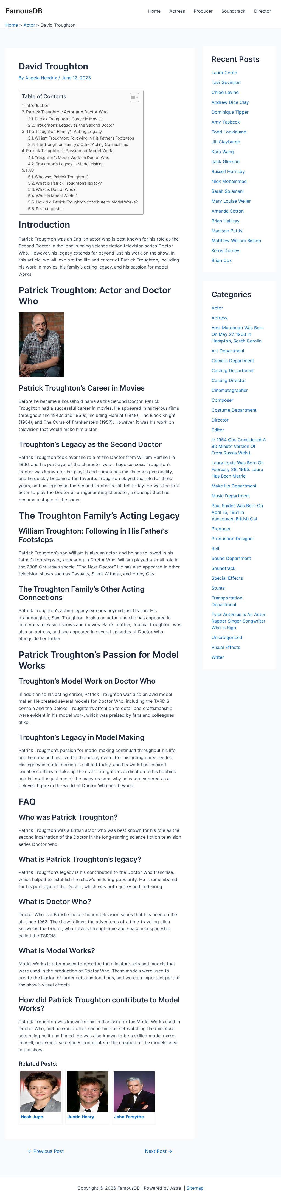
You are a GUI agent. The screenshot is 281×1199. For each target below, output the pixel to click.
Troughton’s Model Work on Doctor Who (72, 157)
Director (262, 11)
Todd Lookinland (229, 132)
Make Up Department (234, 486)
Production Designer (233, 538)
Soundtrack (233, 11)
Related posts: (49, 208)
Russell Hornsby (228, 171)
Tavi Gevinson (226, 82)
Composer (222, 400)
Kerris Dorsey (225, 250)
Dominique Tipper (230, 112)
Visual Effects (226, 647)
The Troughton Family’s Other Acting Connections (82, 144)
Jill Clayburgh (226, 141)
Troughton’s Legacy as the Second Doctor (75, 125)
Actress (177, 11)
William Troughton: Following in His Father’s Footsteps (84, 138)
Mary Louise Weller (231, 201)
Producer (203, 11)
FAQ (30, 170)
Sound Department (231, 558)
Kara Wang (223, 151)
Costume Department (234, 410)
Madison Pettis (227, 230)
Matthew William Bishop (236, 240)
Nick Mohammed (229, 181)
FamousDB (24, 11)
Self (216, 548)
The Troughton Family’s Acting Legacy (64, 131)
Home (154, 11)
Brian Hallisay (226, 221)
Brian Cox (222, 260)
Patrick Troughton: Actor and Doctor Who (67, 112)
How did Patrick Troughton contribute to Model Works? (87, 202)
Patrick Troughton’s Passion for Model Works (70, 150)
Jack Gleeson (226, 161)
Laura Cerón (224, 72)
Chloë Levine (225, 92)
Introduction (37, 105)
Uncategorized (227, 637)
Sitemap (195, 1188)
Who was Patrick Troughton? (61, 176)
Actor (217, 308)
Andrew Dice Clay (230, 102)
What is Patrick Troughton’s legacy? (69, 183)
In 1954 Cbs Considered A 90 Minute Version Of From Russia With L (239, 446)
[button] (131, 97)
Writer (218, 657)
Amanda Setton (228, 211)
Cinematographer (230, 390)
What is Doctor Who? (55, 189)
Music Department (231, 495)
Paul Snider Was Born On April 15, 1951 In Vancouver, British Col (237, 512)
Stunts (218, 588)
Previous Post (46, 1151)
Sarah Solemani (228, 191)
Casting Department (233, 370)
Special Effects (227, 578)
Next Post (158, 1151)
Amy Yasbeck (226, 122)
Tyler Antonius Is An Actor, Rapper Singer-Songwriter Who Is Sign (239, 621)
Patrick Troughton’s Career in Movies (69, 118)
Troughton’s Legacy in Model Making (70, 163)
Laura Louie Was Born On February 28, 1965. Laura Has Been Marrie (238, 469)
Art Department (228, 350)
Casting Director (229, 380)
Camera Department (233, 360)
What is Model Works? (56, 195)
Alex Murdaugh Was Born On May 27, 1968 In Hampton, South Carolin (238, 334)
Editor (218, 430)
